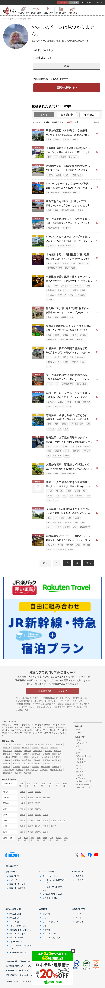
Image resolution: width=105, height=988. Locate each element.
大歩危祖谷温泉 (56, 770)
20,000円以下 (70, 268)
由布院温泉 (7, 773)
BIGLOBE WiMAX (17, 888)
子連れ (67, 139)
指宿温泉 (27, 773)
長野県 (30, 803)
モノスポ (79, 765)
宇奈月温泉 (56, 757)
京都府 (30, 820)
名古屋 (65, 263)
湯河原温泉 (36, 754)
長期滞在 (75, 362)
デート (67, 451)
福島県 (65, 784)
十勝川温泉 (28, 744)
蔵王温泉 (35, 748)
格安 (71, 317)
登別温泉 (18, 744)
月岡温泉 (16, 754)
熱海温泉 (58, 451)
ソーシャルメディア (51, 937)
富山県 (22, 809)
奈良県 (53, 820)
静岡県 (63, 317)
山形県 (57, 784)
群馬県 (30, 792)
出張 (73, 263)
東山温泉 (25, 748)
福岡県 (19, 839)
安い (59, 362)
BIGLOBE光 (14, 876)
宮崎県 (51, 839)
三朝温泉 (38, 763)
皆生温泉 (57, 763)
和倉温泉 (25, 757)
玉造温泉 (48, 763)
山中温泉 (34, 757)
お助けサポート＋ (50, 876)
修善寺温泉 (56, 754)
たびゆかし (80, 778)
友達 (49, 157)
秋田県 (50, 784)
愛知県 (57, 263)
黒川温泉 (25, 767)
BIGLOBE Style (49, 933)
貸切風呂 (51, 295)
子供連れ (58, 139)
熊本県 (38, 839)
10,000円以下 (53, 500)
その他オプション (50, 897)
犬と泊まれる (81, 384)
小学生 (68, 402)
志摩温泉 (44, 770)
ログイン (98, 3)
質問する (74, 3)
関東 (66, 175)
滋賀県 (22, 820)
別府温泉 (80, 357)
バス (74, 139)
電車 (56, 473)
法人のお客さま (13, 908)
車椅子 (70, 549)
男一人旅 (59, 491)
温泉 (59, 290)
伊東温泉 (46, 754)
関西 (56, 210)
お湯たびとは (81, 729)
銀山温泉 (44, 748)
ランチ (67, 290)
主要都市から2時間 (66, 339)
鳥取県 (22, 826)
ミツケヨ (79, 775)
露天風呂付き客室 (68, 210)
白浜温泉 (55, 760)
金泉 (59, 429)
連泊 (85, 491)
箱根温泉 (86, 545)
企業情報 (43, 908)
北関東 (50, 175)
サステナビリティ (50, 921)
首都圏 (58, 175)
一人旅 (50, 491)
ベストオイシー (82, 762)
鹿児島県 (59, 839)
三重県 (45, 815)
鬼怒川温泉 (37, 751)
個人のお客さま (13, 865)
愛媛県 (38, 832)
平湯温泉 (16, 760)
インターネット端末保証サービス (54, 881)
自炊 (49, 366)
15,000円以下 (85, 527)
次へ (88, 563)
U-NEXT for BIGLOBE (52, 893)
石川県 (30, 809)
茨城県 (38, 792)
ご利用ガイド (81, 732)
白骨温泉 (6, 754)
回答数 (54, 122)
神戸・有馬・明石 (76, 286)
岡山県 (38, 826)
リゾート (51, 246)
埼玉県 (22, 797)
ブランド (46, 917)
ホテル (50, 527)
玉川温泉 (55, 767)
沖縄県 (66, 839)
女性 (62, 518)
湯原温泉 (6, 767)
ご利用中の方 (78, 908)
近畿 (49, 210)
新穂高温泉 (26, 760)
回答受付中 (67, 114)
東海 (49, 263)
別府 (64, 357)
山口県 (53, 826)
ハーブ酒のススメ (83, 788)
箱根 (49, 406)
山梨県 (22, 803)
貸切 (71, 295)
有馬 (88, 286)
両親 (49, 473)
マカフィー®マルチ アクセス (20, 947)
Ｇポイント (80, 740)
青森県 (28, 784)
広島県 (45, 826)
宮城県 (43, 784)
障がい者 (51, 545)
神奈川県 (86, 402)
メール (78, 917)
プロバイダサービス (18, 925)
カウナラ (79, 772)
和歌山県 (61, 820)
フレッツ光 (14, 921)
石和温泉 (25, 754)
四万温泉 (27, 751)
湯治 (66, 362)
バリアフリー (59, 549)
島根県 (30, 826)
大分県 (57, 357)
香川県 (30, 832)
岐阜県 (30, 815)
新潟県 (38, 803)
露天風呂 (76, 451)
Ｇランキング (81, 743)
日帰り (80, 210)
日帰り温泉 (80, 295)
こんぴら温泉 (27, 763)
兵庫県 (63, 286)
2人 (56, 157)
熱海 (49, 451)
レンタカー (73, 157)
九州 (49, 357)
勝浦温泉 (6, 763)
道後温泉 (16, 763)
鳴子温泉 (6, 748)
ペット (50, 384)
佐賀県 (26, 839)
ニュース (46, 925)
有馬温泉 (51, 290)
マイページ (88, 3)
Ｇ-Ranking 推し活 (83, 781)
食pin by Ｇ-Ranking (84, 784)
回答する (62, 3)
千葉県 (30, 797)
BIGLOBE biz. (15, 913)
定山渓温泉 (7, 744)
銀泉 (66, 429)
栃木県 (22, 792)
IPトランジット (16, 941)
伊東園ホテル (76, 175)
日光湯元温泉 (8, 770)
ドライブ (86, 451)
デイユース (62, 295)
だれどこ (79, 746)
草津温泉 (54, 748)
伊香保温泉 (7, 751)
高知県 (45, 832)
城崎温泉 (36, 760)
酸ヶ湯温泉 (45, 767)
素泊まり (51, 362)
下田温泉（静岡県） (11, 757)
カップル (58, 446)
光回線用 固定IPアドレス (20, 929)
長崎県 (32, 839)
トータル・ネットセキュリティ (54, 888)
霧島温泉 (35, 767)
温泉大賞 (79, 876)
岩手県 (35, 784)
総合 (76, 122)
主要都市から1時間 (55, 268)
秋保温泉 (16, 748)
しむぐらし (80, 880)
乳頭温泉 (58, 744)
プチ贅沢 (66, 228)
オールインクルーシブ (71, 192)
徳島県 (22, 832)
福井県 (38, 809)
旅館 (83, 522)
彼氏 (66, 446)
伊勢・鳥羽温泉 (32, 770)
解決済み (89, 114)
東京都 (38, 797)
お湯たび (79, 753)
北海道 (21, 784)
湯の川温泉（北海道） (44, 744)
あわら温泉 (44, 757)
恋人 (49, 286)
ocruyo (78, 749)
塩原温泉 (48, 751)
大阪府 (38, 820)
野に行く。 (80, 769)
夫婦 (49, 317)
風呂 (83, 290)
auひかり (13, 880)
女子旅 (58, 527)
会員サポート (81, 921)
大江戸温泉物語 (53, 192)
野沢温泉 (57, 751)
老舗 (74, 527)
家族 (49, 139)
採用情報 (46, 929)
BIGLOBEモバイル (17, 884)
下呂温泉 (6, 760)
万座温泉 (18, 751)
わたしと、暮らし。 (84, 756)
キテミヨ (79, 759)
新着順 (46, 122)
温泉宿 (63, 157)
